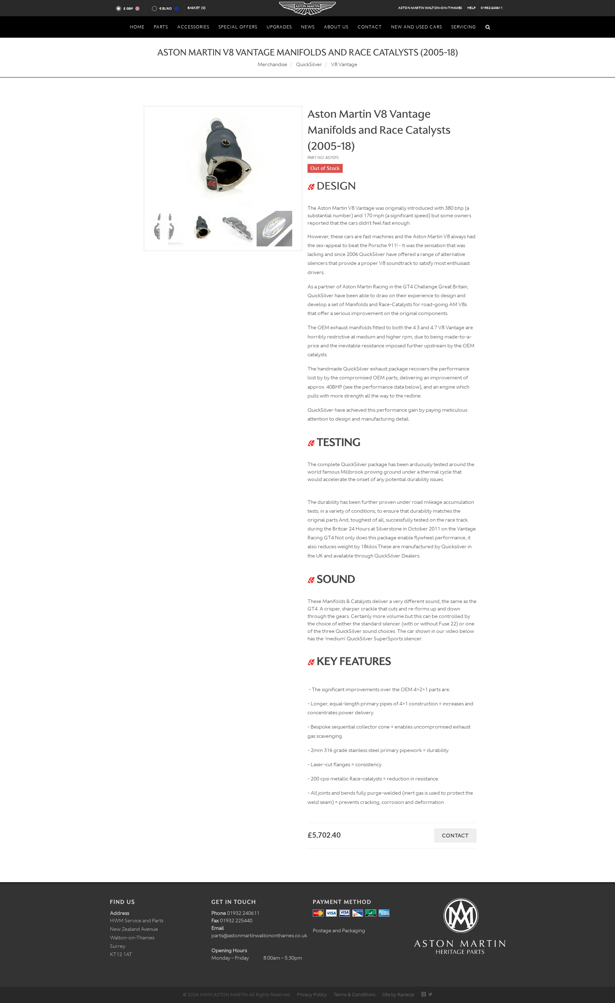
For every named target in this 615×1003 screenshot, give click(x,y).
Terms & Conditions (354, 995)
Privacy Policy (312, 995)
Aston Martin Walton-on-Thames (430, 8)
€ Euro (166, 8)
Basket (197, 8)
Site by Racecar (398, 995)
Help (471, 8)
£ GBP (128, 8)
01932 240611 (492, 8)
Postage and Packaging (339, 930)
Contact (455, 835)
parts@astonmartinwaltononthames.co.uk (259, 935)
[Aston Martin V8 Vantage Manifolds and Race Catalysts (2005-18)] (223, 160)
